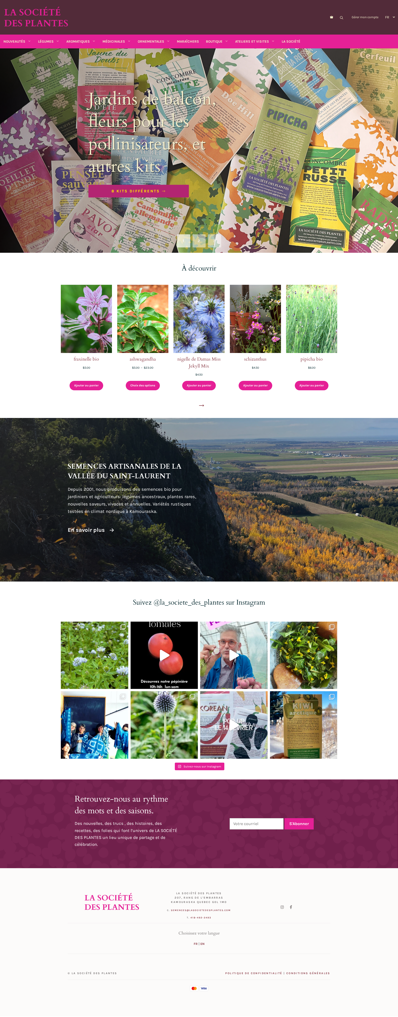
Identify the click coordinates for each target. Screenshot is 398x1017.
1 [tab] (183, 240)
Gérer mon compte (365, 17)
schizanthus (255, 359)
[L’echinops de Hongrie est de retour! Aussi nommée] (164, 725)
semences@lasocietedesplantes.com (201, 910)
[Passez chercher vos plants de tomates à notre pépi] (164, 655)
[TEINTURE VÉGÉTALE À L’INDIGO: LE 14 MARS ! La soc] (94, 725)
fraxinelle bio (86, 359)
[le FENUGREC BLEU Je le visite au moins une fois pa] (94, 655)
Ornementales (151, 41)
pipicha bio (312, 359)
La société (291, 41)
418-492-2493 (200, 917)
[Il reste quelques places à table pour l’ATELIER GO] (303, 655)
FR (196, 944)
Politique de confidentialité (253, 973)
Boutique (214, 41)
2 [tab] (199, 240)
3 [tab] (214, 240)
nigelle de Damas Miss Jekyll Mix (199, 362)
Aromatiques (78, 41)
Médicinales (113, 41)
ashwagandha (143, 359)
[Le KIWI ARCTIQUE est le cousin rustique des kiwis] (303, 725)
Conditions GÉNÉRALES (308, 973)
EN (202, 944)
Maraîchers (188, 41)
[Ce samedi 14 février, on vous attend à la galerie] (234, 725)
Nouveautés (14, 41)
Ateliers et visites (252, 41)
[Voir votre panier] (332, 17)
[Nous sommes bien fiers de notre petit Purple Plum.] (234, 655)
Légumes (46, 41)
